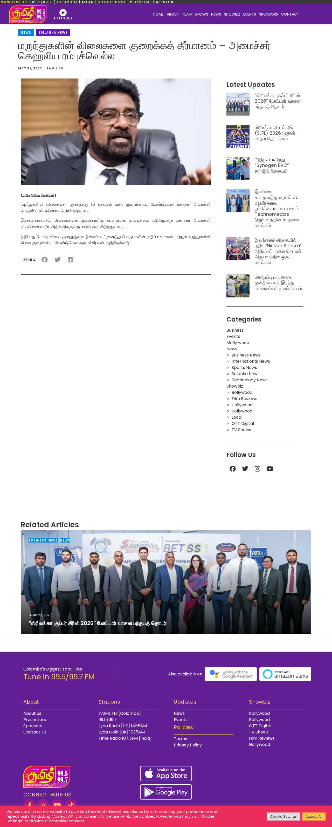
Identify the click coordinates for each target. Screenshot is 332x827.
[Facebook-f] (29, 805)
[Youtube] (270, 468)
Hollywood (242, 405)
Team (187, 14)
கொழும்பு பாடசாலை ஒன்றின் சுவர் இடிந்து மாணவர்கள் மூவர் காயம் (278, 282)
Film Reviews (244, 399)
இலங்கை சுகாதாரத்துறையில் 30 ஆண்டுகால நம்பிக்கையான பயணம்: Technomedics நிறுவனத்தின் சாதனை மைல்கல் (277, 208)
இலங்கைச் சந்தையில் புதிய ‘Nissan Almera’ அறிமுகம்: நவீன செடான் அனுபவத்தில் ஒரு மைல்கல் (278, 251)
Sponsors (268, 14)
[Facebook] (232, 468)
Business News (246, 355)
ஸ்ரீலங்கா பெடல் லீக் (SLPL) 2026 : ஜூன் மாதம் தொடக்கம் (275, 133)
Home (158, 14)
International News (251, 361)
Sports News (244, 367)
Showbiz (232, 14)
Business (235, 330)
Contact (290, 14)
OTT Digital (243, 423)
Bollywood (242, 392)
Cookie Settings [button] (283, 816)
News (216, 14)
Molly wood (237, 343)
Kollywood (242, 411)
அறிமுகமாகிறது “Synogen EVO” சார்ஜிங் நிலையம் (272, 165)
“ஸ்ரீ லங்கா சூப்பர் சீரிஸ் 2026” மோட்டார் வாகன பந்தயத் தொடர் (278, 101)
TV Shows (241, 430)
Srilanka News (53, 32)
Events (249, 14)
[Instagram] (257, 468)
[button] (44, 259)
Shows (201, 14)
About (173, 14)
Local (237, 417)
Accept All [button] (314, 816)
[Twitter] (245, 468)
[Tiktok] (71, 805)
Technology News (250, 380)
